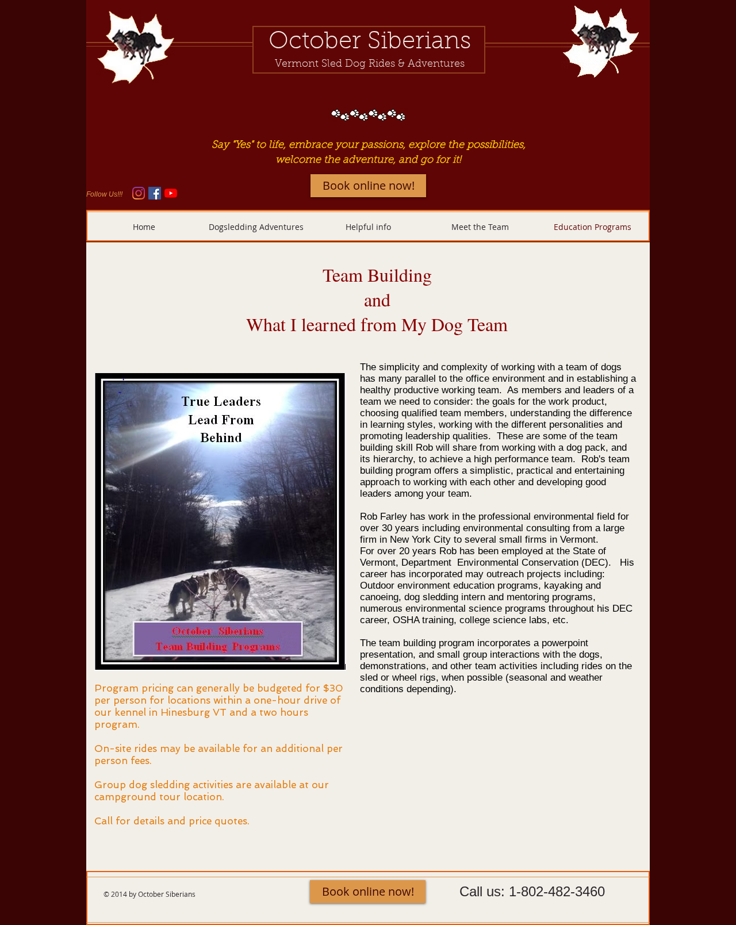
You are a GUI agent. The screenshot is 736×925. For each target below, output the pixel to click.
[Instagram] (138, 193)
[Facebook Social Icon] (154, 193)
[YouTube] (170, 193)
